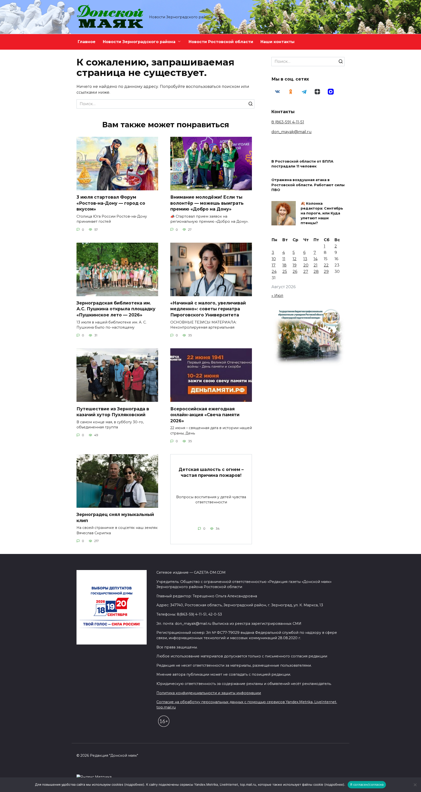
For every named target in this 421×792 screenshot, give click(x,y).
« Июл (277, 295)
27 (305, 271)
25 (284, 271)
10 (274, 259)
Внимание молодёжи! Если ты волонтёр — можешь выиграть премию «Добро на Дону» (207, 203)
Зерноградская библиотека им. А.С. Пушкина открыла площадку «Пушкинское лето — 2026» (116, 308)
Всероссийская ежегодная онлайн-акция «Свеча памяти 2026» (204, 414)
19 (295, 265)
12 (295, 259)
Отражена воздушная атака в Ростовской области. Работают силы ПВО (307, 185)
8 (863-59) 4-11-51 (287, 122)
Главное (87, 41)
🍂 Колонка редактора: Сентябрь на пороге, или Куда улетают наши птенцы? (322, 213)
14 (315, 259)
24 (274, 271)
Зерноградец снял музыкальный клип (115, 517)
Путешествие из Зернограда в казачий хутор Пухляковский (113, 411)
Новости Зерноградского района (139, 41)
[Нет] (414, 784)
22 (326, 265)
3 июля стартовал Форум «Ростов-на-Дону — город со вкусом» (111, 203)
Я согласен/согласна (367, 784)
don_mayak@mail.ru (291, 131)
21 (315, 265)
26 (295, 271)
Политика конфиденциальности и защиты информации (208, 693)
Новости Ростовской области (221, 41)
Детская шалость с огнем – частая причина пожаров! (211, 472)
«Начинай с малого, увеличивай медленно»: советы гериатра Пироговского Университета (208, 308)
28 (316, 271)
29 (326, 271)
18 (284, 265)
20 (305, 265)
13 (305, 259)
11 (283, 259)
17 (274, 265)
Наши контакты (277, 41)
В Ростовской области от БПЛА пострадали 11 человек (302, 164)
